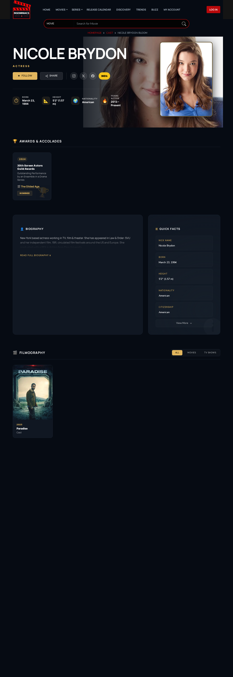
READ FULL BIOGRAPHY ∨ (35, 255)
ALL (177, 352)
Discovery (123, 9)
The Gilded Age (30, 186)
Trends (141, 9)
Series (76, 9)
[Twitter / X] (83, 76)
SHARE (54, 75)
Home (46, 9)
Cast (109, 33)
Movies (60, 9)
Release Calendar (99, 9)
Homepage (95, 33)
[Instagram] (74, 76)
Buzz (154, 9)
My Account (172, 9)
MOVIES (191, 352)
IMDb (104, 75)
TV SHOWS (210, 352)
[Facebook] (92, 76)
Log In (213, 9)
